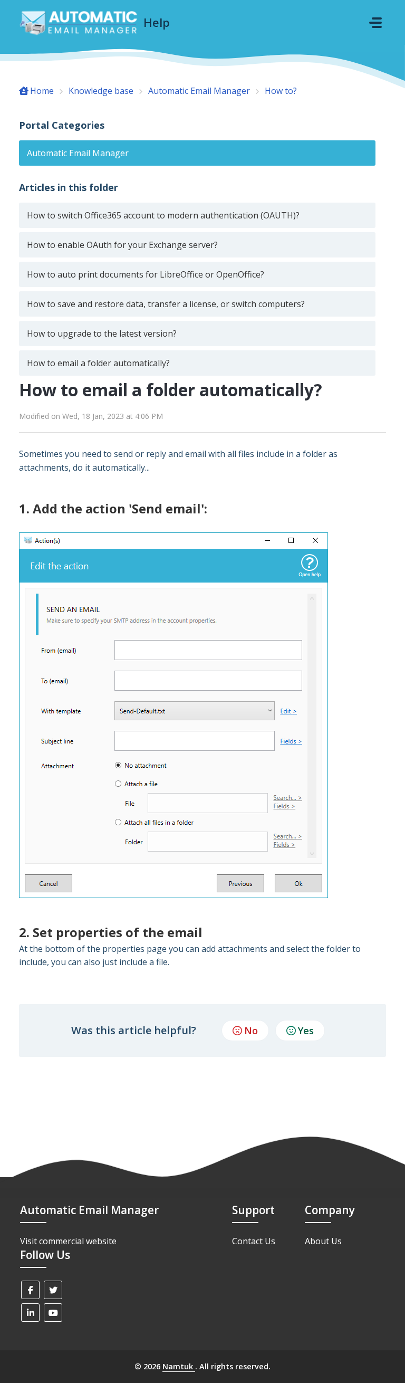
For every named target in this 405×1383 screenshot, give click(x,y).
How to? (281, 91)
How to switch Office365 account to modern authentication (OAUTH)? (163, 215)
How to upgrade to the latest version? (102, 333)
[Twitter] (53, 1290)
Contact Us (253, 1241)
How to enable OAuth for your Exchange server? (122, 245)
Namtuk (178, 1366)
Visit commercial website (68, 1241)
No (251, 1030)
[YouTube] (53, 1312)
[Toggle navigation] (375, 22)
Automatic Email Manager (199, 91)
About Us (323, 1241)
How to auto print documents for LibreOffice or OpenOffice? (145, 274)
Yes (306, 1030)
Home (42, 91)
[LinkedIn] (30, 1312)
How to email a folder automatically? (98, 363)
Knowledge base (101, 91)
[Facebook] (30, 1290)
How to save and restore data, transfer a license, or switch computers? (166, 304)
